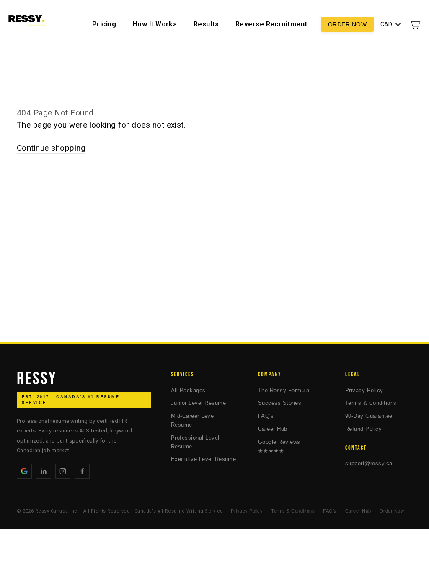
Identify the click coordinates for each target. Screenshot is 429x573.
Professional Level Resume (195, 442)
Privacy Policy (364, 390)
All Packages (188, 390)
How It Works (155, 24)
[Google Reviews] (24, 471)
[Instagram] (62, 471)
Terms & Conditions (371, 403)
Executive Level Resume (203, 459)
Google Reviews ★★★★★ (279, 446)
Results (206, 24)
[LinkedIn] (43, 471)
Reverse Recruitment (271, 24)
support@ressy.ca (369, 463)
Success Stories (279, 403)
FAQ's (266, 416)
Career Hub (272, 429)
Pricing (104, 24)
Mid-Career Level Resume (193, 420)
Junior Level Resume (198, 403)
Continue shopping (51, 148)
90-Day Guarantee (369, 416)
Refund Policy (363, 429)
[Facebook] (82, 471)
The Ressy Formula (283, 390)
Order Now (347, 24)
